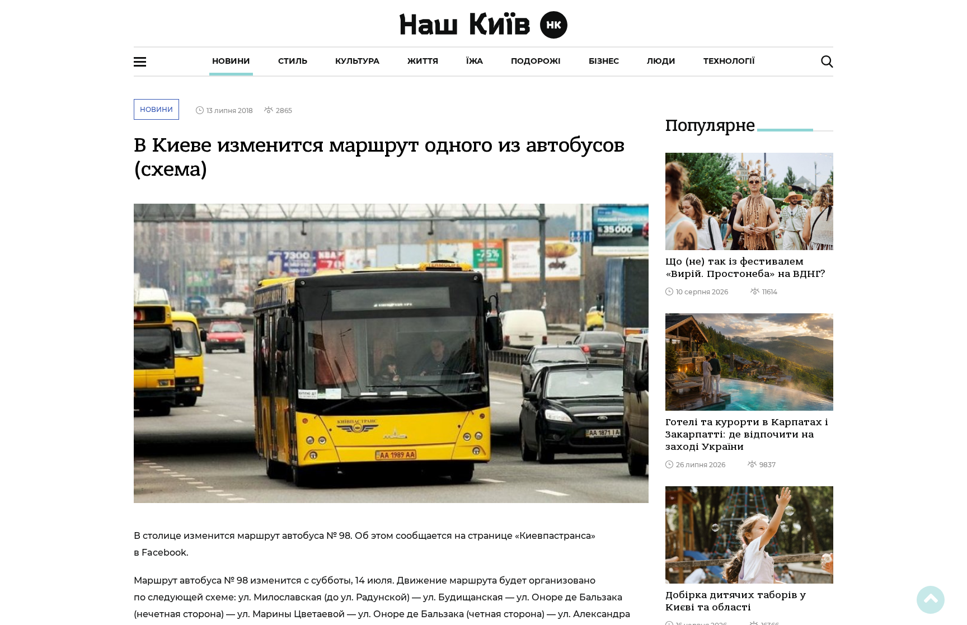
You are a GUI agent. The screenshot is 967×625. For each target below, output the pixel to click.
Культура (357, 61)
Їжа (474, 61)
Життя (422, 61)
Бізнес (604, 61)
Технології (729, 61)
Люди (661, 61)
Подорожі (536, 61)
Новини (231, 61)
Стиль (292, 61)
